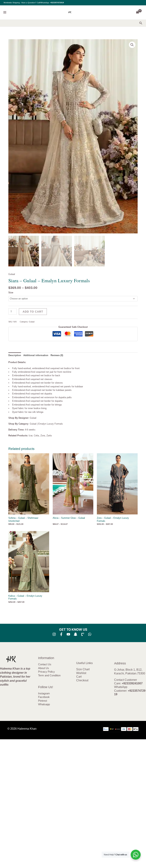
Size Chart (83, 669)
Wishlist (81, 673)
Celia (36, 435)
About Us (43, 668)
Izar (30, 435)
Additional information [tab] (35, 355)
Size (10, 292)
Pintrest (42, 700)
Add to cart (33, 311)
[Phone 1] (82, 634)
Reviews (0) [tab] (57, 355)
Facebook (44, 697)
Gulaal (11, 274)
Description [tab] (14, 355)
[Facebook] (61, 634)
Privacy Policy (46, 671)
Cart (79, 676)
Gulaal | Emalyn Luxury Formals (46, 423)
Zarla (49, 435)
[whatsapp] (90, 634)
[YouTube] (68, 634)
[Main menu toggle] (4, 12)
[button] (140, 23)
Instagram (44, 693)
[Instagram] (54, 634)
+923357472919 (57, 3)
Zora (42, 435)
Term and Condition (49, 675)
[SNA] (75, 634)
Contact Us (44, 664)
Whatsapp (44, 704)
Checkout (82, 680)
